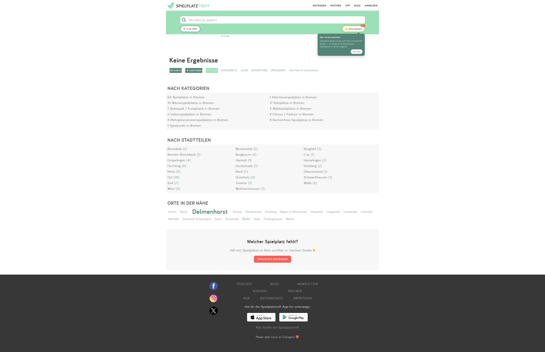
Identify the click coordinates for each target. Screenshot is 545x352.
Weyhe (290, 219)
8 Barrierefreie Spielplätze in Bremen (296, 120)
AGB (246, 298)
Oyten (218, 219)
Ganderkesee (254, 211)
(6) (184, 166)
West (171, 188)
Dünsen (237, 211)
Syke (257, 219)
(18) (176, 177)
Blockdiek (174, 149)
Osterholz (243, 177)
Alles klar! (356, 51)
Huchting (174, 166)
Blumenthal (244, 149)
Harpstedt (317, 211)
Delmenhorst (210, 211)
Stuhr (246, 219)
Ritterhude (232, 219)
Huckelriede (244, 166)
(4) (188, 160)
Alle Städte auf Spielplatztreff (277, 327)
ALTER (244, 70)
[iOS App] (261, 320)
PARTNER (335, 5)
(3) (319, 149)
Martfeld (173, 219)
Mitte (171, 171)
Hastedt (241, 160)
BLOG (357, 5)
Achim (172, 211)
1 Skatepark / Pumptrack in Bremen (193, 108)
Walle (308, 183)
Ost (170, 177)
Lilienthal (366, 211)
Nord (239, 171)
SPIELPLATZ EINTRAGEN (272, 259)
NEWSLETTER (307, 284)
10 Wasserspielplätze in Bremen (190, 103)
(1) (199, 154)
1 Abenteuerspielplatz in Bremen (293, 97)
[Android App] (293, 320)
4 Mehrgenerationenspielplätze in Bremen (197, 120)
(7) (246, 171)
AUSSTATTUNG (259, 70)
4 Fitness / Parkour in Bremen (292, 114)
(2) (185, 149)
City (307, 154)
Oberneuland (313, 171)
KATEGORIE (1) (229, 70)
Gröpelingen (176, 160)
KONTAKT (260, 291)
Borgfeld (310, 149)
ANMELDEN (371, 5)
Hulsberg (310, 166)
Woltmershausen (248, 188)
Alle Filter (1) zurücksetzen (303, 70)
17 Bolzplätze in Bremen (287, 103)
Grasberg (270, 211)
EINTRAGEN (319, 5)
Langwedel (333, 211)
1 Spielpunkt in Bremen (184, 125)
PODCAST (244, 284)
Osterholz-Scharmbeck (197, 219)
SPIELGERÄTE (278, 70)
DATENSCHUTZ (271, 298)
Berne (183, 211)
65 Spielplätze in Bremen (186, 97)
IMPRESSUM (303, 298)
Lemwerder (350, 211)
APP (347, 5)
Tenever (241, 183)
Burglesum (243, 154)
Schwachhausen (315, 177)
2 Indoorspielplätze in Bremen (189, 114)
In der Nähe (192, 29)
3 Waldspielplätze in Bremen (290, 108)
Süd (170, 183)
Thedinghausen (273, 219)
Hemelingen (312, 160)
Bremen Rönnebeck (181, 154)
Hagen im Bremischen (293, 211)
